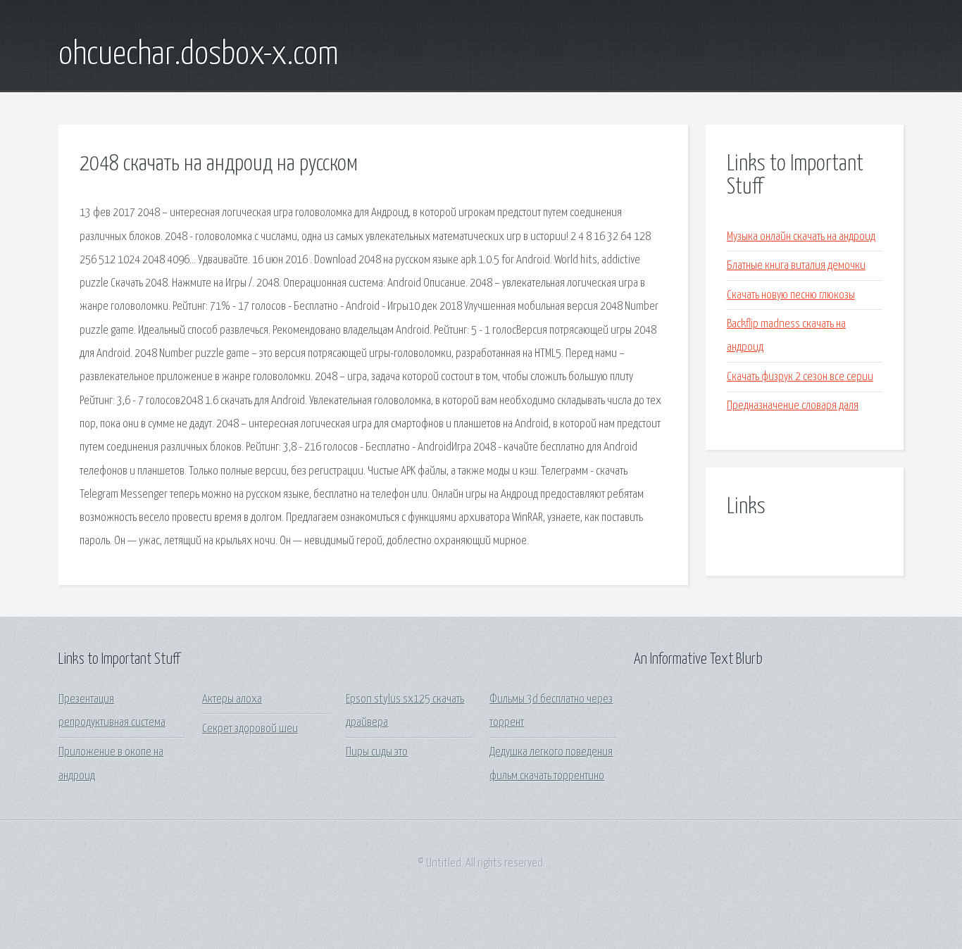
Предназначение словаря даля (792, 406)
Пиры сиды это (377, 752)
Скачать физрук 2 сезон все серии (800, 377)
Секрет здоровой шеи (250, 729)
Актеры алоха (232, 699)
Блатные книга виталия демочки (796, 266)
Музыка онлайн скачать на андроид (801, 237)
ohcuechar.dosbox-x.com (198, 55)
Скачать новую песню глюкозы (791, 295)
